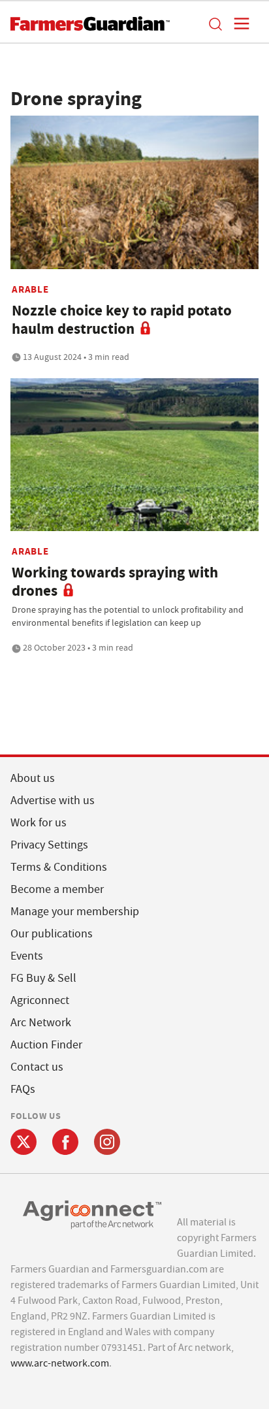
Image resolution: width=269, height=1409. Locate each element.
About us (32, 778)
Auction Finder (46, 1044)
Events (26, 956)
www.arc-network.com (59, 1363)
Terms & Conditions (58, 867)
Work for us (38, 822)
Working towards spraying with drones (115, 581)
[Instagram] (107, 1142)
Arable (30, 289)
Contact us (36, 1067)
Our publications (51, 933)
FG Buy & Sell (43, 978)
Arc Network (40, 1022)
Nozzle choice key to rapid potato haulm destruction (122, 319)
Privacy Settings (49, 844)
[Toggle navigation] (237, 23)
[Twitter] (23, 1142)
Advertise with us (52, 800)
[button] (214, 23)
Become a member (57, 889)
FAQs (22, 1089)
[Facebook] (65, 1142)
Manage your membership (74, 911)
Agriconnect (39, 1000)
